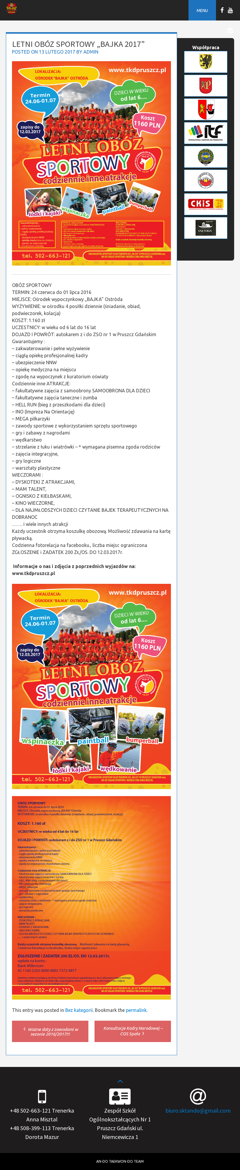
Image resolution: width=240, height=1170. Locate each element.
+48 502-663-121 (30, 1110)
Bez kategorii (79, 1010)
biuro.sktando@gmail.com (198, 1110)
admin (90, 51)
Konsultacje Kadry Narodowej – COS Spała (132, 1031)
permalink (136, 1010)
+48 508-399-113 (30, 1128)
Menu (202, 10)
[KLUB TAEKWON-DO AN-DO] (11, 12)
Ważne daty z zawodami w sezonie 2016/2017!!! (52, 1031)
